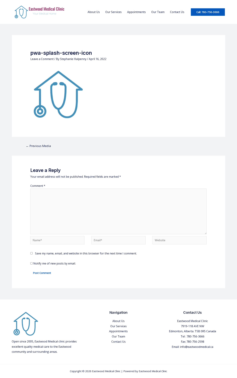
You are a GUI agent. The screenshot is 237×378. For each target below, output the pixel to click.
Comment (37, 186)
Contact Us (177, 12)
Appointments (136, 12)
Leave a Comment (42, 59)
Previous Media (38, 146)
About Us (94, 12)
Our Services (113, 12)
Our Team (157, 12)
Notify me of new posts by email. (54, 263)
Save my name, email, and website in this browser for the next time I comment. (86, 253)
